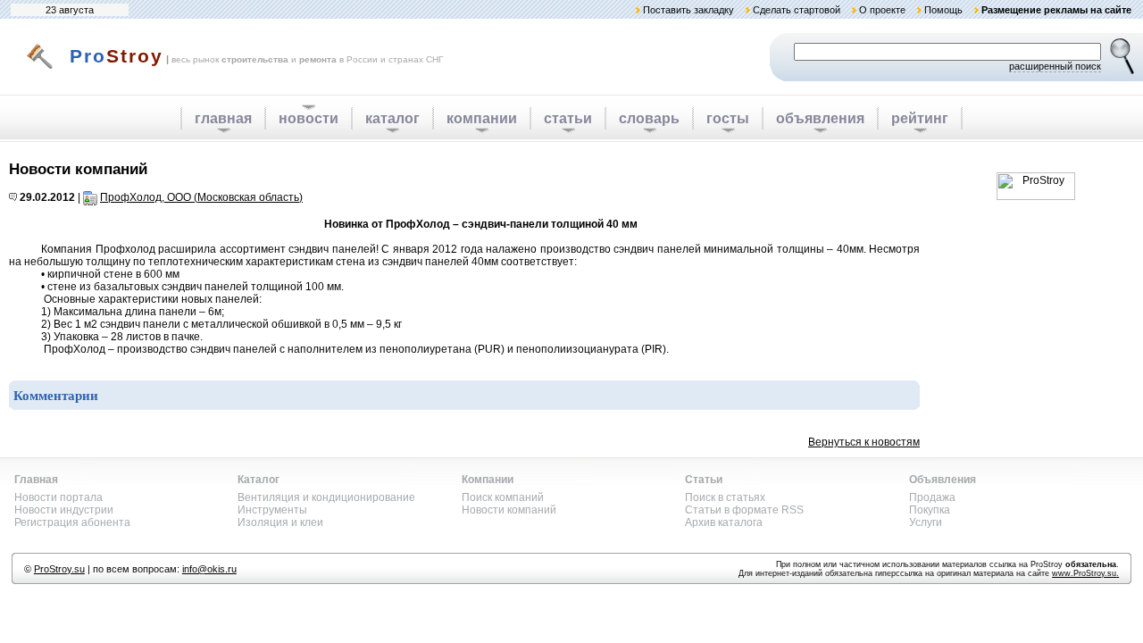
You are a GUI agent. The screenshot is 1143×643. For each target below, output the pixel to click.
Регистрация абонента (72, 522)
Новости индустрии (63, 510)
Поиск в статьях (725, 497)
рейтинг (919, 118)
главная (223, 118)
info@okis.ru (209, 569)
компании (481, 118)
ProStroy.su (59, 569)
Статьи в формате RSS (744, 510)
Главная (36, 479)
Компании (487, 479)
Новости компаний (509, 510)
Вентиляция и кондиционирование (326, 497)
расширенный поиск (1055, 66)
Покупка (929, 510)
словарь (649, 118)
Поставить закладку (688, 9)
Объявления (942, 479)
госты (727, 118)
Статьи (703, 479)
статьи (568, 118)
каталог (392, 118)
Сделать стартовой (796, 9)
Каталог (258, 479)
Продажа (932, 497)
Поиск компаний (503, 497)
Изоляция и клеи (280, 522)
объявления (820, 118)
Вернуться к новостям (864, 442)
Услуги (925, 522)
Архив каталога (724, 522)
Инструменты (272, 510)
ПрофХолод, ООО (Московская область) (201, 197)
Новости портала (58, 497)
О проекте (882, 9)
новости (308, 118)
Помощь (943, 9)
